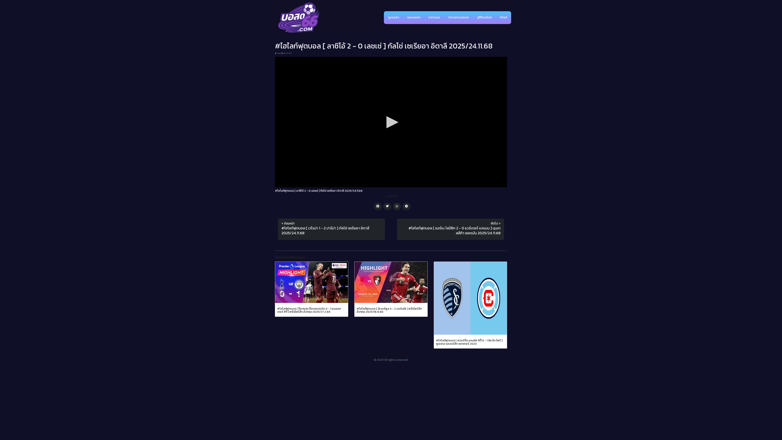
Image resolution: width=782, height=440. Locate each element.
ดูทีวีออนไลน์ (484, 17)
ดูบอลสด (393, 17)
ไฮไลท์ (503, 17)
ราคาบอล (434, 17)
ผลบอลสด (413, 17)
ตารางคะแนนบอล (458, 17)
